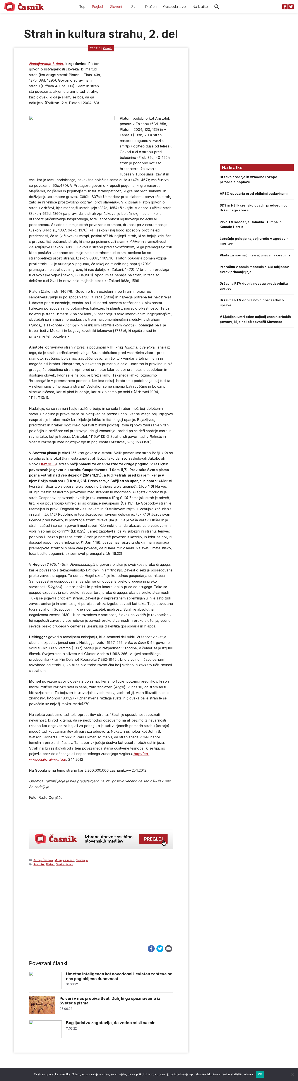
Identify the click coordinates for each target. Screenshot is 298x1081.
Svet (135, 6)
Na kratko (200, 6)
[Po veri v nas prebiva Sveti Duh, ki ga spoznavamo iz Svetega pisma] (42, 1012)
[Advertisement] (101, 909)
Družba (151, 6)
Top (82, 6)
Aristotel (39, 864)
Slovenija (117, 6)
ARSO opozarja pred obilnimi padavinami (254, 193)
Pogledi (97, 6)
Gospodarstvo (174, 6)
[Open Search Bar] (216, 6)
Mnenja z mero (64, 860)
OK (260, 1074)
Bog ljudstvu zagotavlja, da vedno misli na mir (110, 1022)
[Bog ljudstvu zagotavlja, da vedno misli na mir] (45, 1037)
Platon (50, 864)
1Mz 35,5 (48, 464)
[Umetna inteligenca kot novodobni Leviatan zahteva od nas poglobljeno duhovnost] (45, 988)
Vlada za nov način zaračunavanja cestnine (255, 255)
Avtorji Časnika (43, 860)
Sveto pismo (64, 864)
